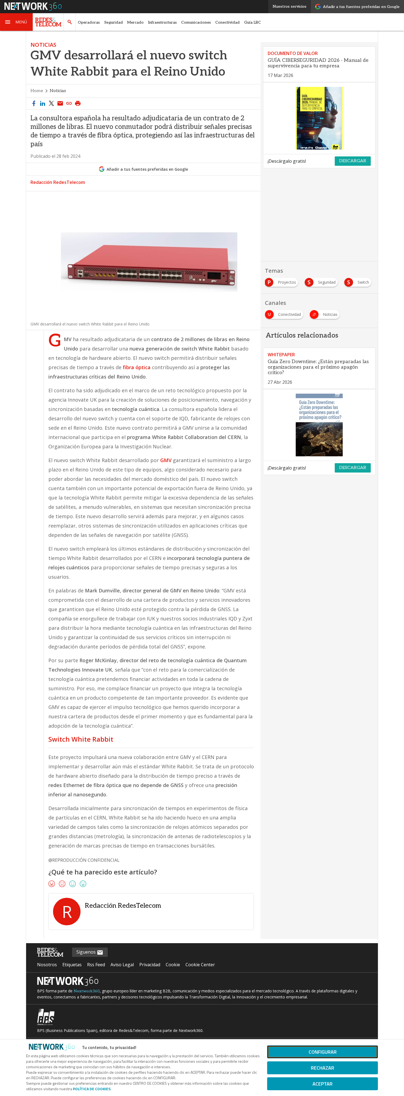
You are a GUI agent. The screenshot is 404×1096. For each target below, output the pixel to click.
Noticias (58, 90)
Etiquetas (72, 965)
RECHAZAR (322, 1068)
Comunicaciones (196, 22)
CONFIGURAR (323, 1052)
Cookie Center (200, 965)
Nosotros (47, 965)
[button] (16, 22)
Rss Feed (96, 965)
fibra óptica (137, 367)
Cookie (173, 965)
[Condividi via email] (60, 103)
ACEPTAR (322, 1083)
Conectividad (227, 22)
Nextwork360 (87, 991)
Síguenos (86, 952)
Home (37, 90)
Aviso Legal (122, 965)
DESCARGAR (352, 161)
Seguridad (113, 22)
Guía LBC (252, 22)
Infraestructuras (162, 22)
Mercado (135, 22)
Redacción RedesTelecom (58, 182)
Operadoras (89, 22)
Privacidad (149, 965)
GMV (165, 460)
